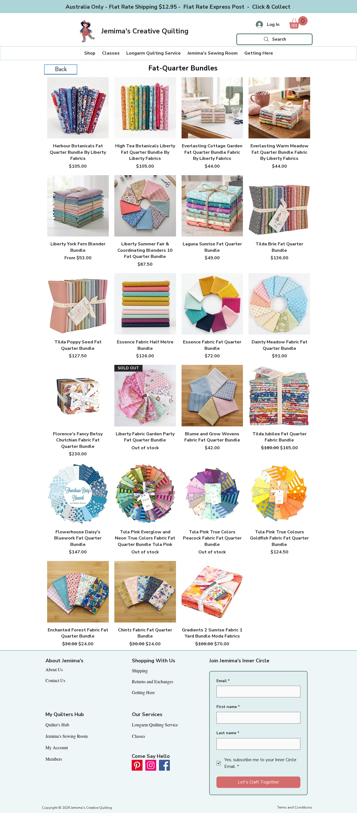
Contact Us (55, 680)
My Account (56, 747)
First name (228, 706)
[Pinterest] (137, 765)
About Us (54, 669)
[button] (90, 53)
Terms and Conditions (294, 807)
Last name (227, 733)
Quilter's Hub (57, 724)
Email (223, 680)
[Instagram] (150, 765)
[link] (298, 22)
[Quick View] (78, 108)
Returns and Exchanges (152, 681)
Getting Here (143, 692)
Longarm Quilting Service (155, 724)
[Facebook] (164, 765)
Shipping (140, 670)
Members (53, 759)
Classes (138, 736)
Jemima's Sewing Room (66, 736)
